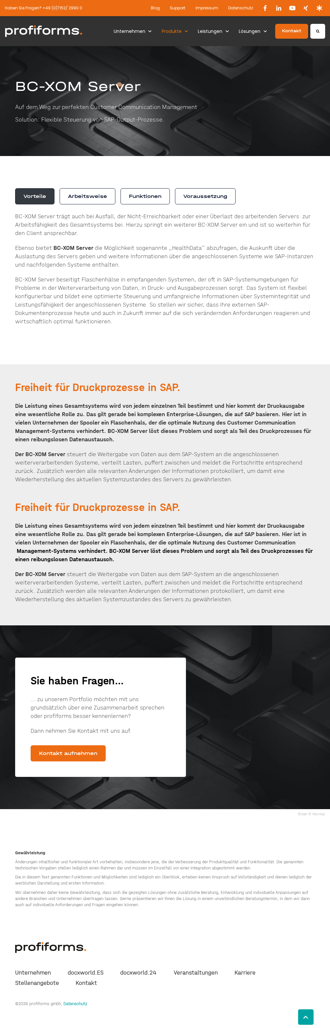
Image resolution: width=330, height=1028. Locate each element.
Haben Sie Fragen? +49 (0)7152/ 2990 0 (43, 8)
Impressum (207, 8)
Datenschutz (240, 8)
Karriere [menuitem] (245, 972)
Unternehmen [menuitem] (33, 972)
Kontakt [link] (291, 30)
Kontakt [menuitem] (86, 982)
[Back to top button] (306, 1017)
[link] (265, 8)
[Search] (317, 31)
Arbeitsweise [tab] (87, 196)
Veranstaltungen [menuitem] (196, 972)
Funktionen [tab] (145, 196)
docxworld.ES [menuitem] (85, 972)
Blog (155, 8)
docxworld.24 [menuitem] (138, 972)
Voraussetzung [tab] (205, 196)
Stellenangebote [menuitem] (37, 982)
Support (177, 8)
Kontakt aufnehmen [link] (68, 753)
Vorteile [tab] (35, 196)
